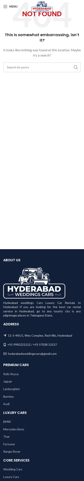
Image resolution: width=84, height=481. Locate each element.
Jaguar (7, 381)
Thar (6, 436)
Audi (6, 404)
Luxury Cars (11, 477)
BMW (7, 421)
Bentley (8, 396)
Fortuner (9, 444)
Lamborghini (11, 389)
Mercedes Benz (13, 429)
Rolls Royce (11, 374)
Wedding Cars (12, 469)
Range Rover (11, 451)
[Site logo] (42, 6)
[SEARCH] (76, 67)
